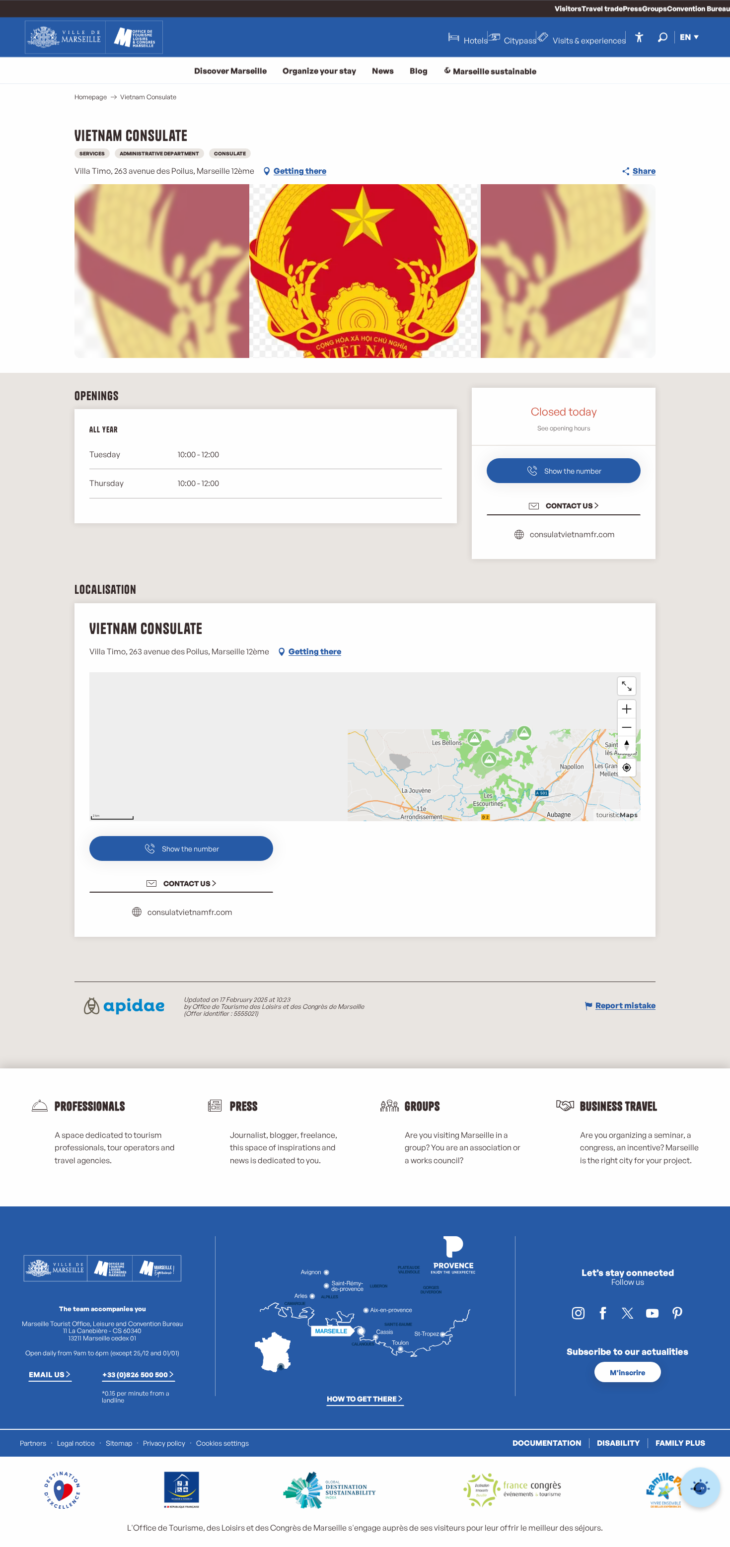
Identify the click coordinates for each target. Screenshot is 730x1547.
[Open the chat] (700, 1488)
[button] (663, 37)
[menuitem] (94, 37)
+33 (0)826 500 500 (135, 1374)
